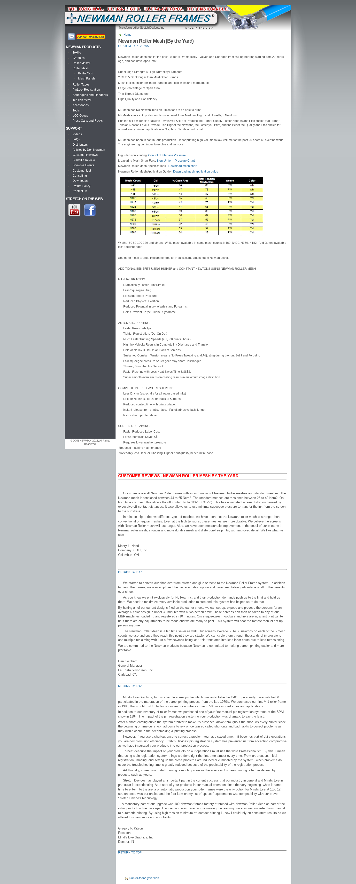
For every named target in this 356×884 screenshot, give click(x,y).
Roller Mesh (81, 68)
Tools (76, 110)
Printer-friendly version (144, 878)
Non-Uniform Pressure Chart (176, 160)
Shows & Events (83, 165)
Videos (77, 134)
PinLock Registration (86, 89)
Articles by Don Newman (89, 149)
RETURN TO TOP (130, 572)
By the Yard (85, 73)
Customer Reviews (85, 155)
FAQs (76, 139)
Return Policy (81, 186)
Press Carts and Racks (88, 120)
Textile (77, 52)
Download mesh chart (182, 166)
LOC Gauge (80, 115)
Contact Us (80, 191)
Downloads (80, 180)
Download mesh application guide (195, 171)
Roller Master (81, 63)
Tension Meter (82, 100)
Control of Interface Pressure (167, 155)
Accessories (81, 105)
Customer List (82, 170)
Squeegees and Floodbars (90, 95)
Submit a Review (84, 160)
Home (128, 34)
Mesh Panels (86, 78)
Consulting (80, 175)
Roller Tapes (81, 84)
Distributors (80, 144)
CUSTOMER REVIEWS (133, 46)
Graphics (79, 58)
